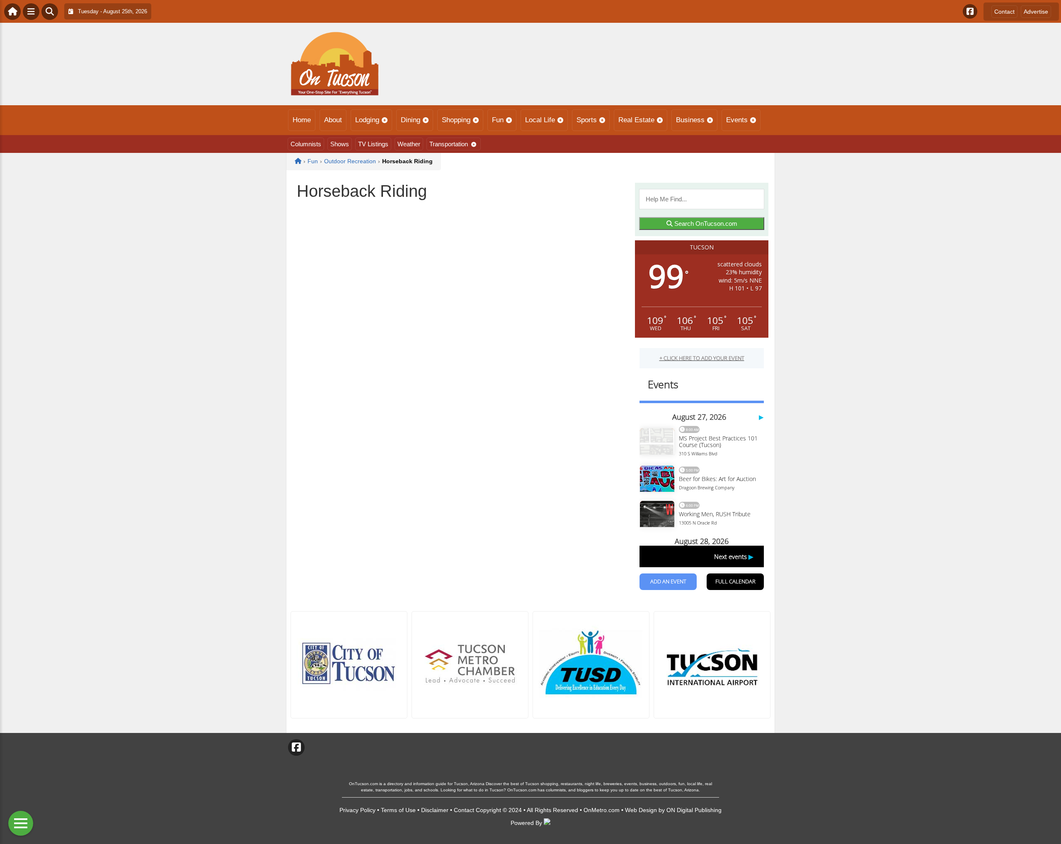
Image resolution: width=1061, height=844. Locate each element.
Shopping (456, 120)
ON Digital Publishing (694, 810)
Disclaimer (434, 810)
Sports (587, 120)
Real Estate (636, 120)
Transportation (448, 144)
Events (737, 120)
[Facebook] (970, 11)
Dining (410, 120)
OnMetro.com (602, 810)
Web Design (641, 810)
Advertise (1036, 11)
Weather (408, 144)
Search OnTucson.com (705, 223)
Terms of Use (398, 810)
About (333, 120)
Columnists (306, 144)
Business (690, 120)
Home (302, 120)
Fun (498, 120)
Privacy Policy (357, 810)
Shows (339, 144)
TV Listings (373, 144)
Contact (1004, 11)
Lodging (367, 120)
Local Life (540, 120)
